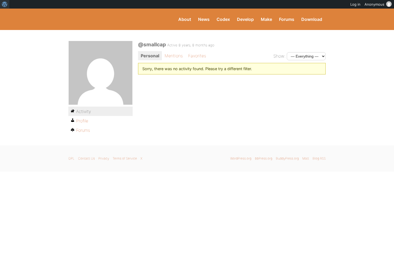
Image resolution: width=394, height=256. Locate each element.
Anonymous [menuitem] (374, 4)
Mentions (174, 55)
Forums (286, 19)
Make (266, 19)
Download (311, 19)
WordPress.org (240, 158)
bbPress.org (263, 158)
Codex (223, 19)
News (204, 19)
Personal (150, 55)
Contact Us (86, 158)
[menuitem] (4, 4)
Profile (82, 120)
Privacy (103, 158)
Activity (83, 111)
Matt (305, 158)
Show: (279, 56)
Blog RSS (319, 158)
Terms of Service (125, 158)
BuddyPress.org (104, 19)
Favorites (197, 55)
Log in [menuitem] (355, 4)
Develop (245, 19)
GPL (71, 158)
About (184, 19)
